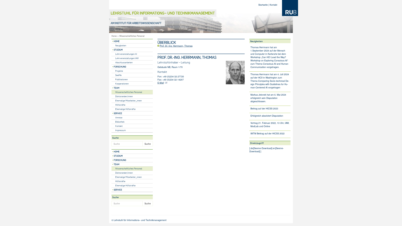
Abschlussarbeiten (124, 62)
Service (118, 113)
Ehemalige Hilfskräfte (125, 109)
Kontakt (273, 4)
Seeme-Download (263, 148)
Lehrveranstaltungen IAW (127, 58)
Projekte (119, 71)
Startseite (263, 4)
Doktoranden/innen (124, 96)
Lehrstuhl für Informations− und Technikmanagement (163, 13)
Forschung (120, 66)
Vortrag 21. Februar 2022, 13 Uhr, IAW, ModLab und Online (269, 124)
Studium (118, 49)
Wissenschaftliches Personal (131, 36)
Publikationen (121, 79)
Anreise (118, 117)
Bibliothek (120, 121)
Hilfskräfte (120, 104)
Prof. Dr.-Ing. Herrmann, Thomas (176, 45)
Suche (147, 143)
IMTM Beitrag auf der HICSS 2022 (267, 133)
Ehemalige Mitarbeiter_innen (128, 100)
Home (114, 36)
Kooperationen (122, 83)
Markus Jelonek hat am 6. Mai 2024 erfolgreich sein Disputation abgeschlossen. (268, 98)
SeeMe (118, 75)
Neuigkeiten (120, 45)
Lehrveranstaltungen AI (126, 54)
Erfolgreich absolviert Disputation (266, 115)
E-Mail (161, 82)
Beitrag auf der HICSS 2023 (264, 108)
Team (116, 87)
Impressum (120, 130)
